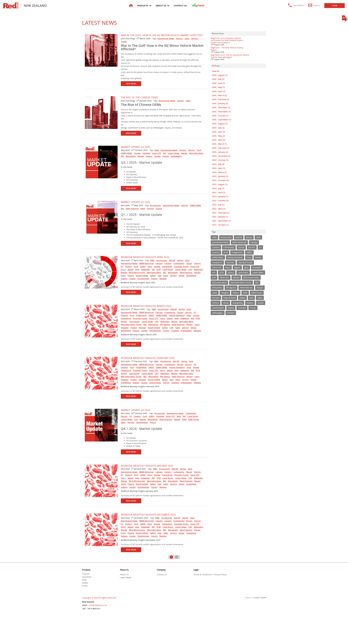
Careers (182, 150)
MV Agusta (165, 324)
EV (122, 266)
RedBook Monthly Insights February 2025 (148, 358)
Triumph (175, 330)
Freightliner (141, 315)
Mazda (184, 153)
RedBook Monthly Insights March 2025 (146, 306)
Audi (157, 150)
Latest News (173, 153)
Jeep (137, 269)
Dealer (85, 582)
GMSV (143, 266)
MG (122, 156)
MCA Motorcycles (137, 272)
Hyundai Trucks (181, 266)
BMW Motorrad (146, 263)
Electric (179, 38)
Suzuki (157, 156)
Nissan (141, 156)
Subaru (149, 156)
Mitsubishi (131, 156)
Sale (159, 275)
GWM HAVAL (126, 153)
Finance (128, 266)
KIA (164, 153)
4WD (152, 260)
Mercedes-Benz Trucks (131, 324)
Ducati (189, 263)
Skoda (181, 275)
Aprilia (180, 260)
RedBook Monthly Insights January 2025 (147, 465)
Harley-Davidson (177, 315)
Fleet (84, 579)
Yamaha (163, 278)
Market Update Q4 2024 (135, 410)
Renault (142, 327)
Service (194, 38)
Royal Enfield (142, 275)
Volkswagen (176, 156)
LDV (190, 269)
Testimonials (143, 278)
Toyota (165, 156)
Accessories (155, 205)
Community (178, 263)
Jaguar (130, 269)
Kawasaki (145, 269)
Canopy (159, 263)
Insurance (86, 576)
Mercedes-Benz (196, 153)
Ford (199, 150)
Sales (187, 38)
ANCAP (172, 260)
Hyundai (146, 153)
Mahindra (198, 269)
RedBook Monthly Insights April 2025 (145, 257)
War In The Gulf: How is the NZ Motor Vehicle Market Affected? (162, 35)
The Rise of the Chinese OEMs (139, 97)
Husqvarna (167, 266)
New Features (132, 208)
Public (85, 585)
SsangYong (191, 275)
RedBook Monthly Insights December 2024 (148, 514)
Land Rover (168, 269)
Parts (123, 275)
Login (334, 5)
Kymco (124, 321)
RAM (184, 419)
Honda (137, 153)
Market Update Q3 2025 (135, 147)
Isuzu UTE (156, 153)
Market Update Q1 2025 (135, 202)
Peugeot (125, 327)
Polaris (131, 275)
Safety (153, 275)
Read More (131, 83)
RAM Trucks (193, 419)
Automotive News (165, 38)
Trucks (124, 41)
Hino (149, 266)
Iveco (123, 269)
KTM (159, 269)
